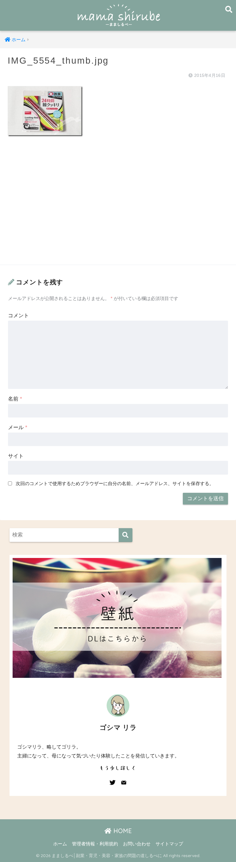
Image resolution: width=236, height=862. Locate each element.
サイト (16, 456)
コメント (18, 315)
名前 (15, 399)
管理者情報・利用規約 (95, 843)
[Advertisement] (118, 207)
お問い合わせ (137, 843)
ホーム (60, 843)
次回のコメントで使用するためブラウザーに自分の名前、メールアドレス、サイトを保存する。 (115, 483)
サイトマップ (169, 843)
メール (17, 427)
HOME (122, 831)
